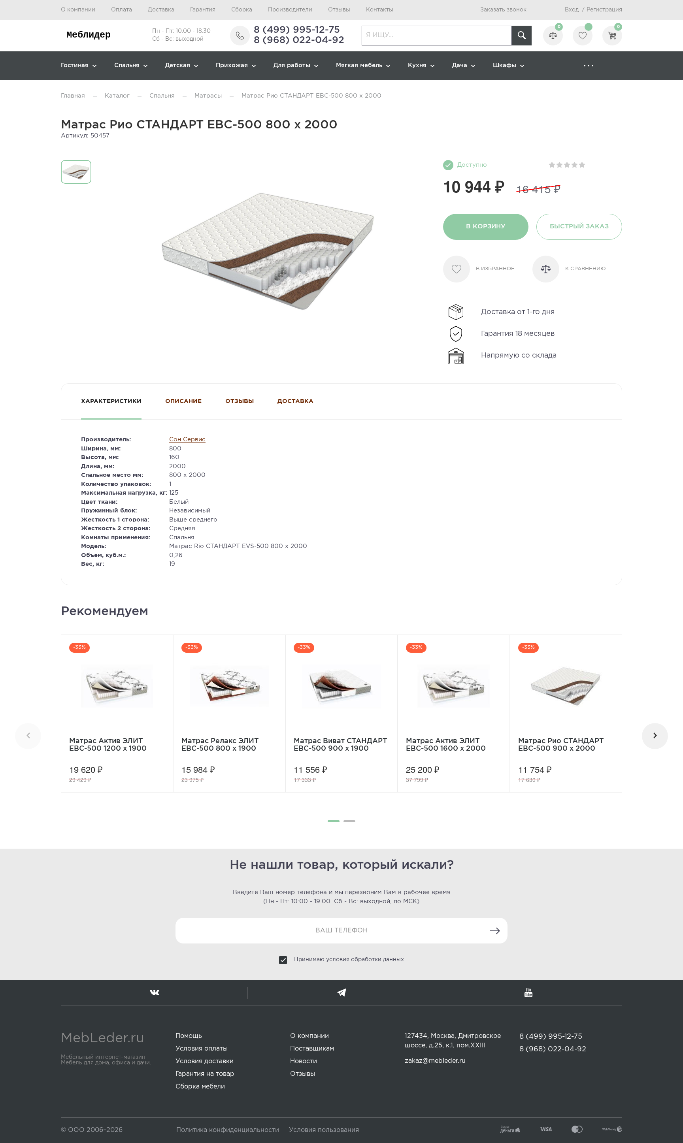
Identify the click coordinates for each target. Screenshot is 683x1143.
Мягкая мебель (359, 65)
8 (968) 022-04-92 (299, 40)
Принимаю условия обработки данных (349, 959)
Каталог (117, 95)
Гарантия (202, 10)
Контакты (379, 10)
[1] (552, 165)
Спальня (127, 65)
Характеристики (111, 401)
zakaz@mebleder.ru (435, 1061)
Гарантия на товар (204, 1074)
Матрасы (208, 95)
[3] (567, 165)
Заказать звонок (503, 10)
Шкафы (504, 65)
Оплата (121, 10)
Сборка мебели (200, 1087)
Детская (177, 65)
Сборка (241, 10)
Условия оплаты (201, 1049)
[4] (575, 165)
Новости (303, 1061)
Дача (459, 65)
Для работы (292, 65)
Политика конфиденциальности (227, 1130)
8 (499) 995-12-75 (297, 30)
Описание (183, 401)
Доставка (161, 10)
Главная (73, 95)
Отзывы (339, 10)
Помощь (188, 1036)
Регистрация (604, 10)
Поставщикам (312, 1049)
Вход (572, 10)
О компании (78, 10)
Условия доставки (204, 1061)
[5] (582, 165)
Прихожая (232, 65)
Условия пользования (324, 1130)
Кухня (417, 65)
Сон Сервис (187, 439)
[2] (560, 165)
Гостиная (75, 65)
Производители (290, 10)
